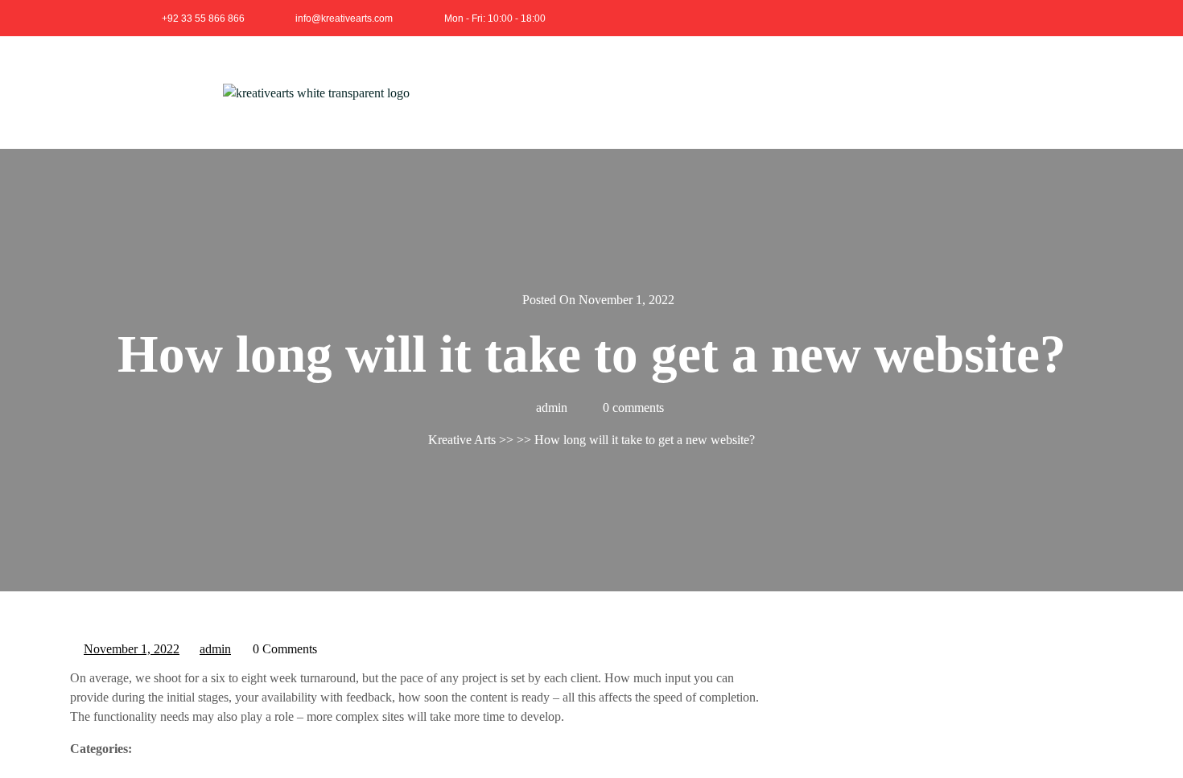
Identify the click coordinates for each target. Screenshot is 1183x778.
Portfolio (846, 92)
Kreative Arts (462, 440)
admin (216, 647)
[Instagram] (1032, 18)
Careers (921, 92)
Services (769, 92)
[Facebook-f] (996, 18)
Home (635, 92)
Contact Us (1004, 92)
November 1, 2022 (132, 647)
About (698, 92)
